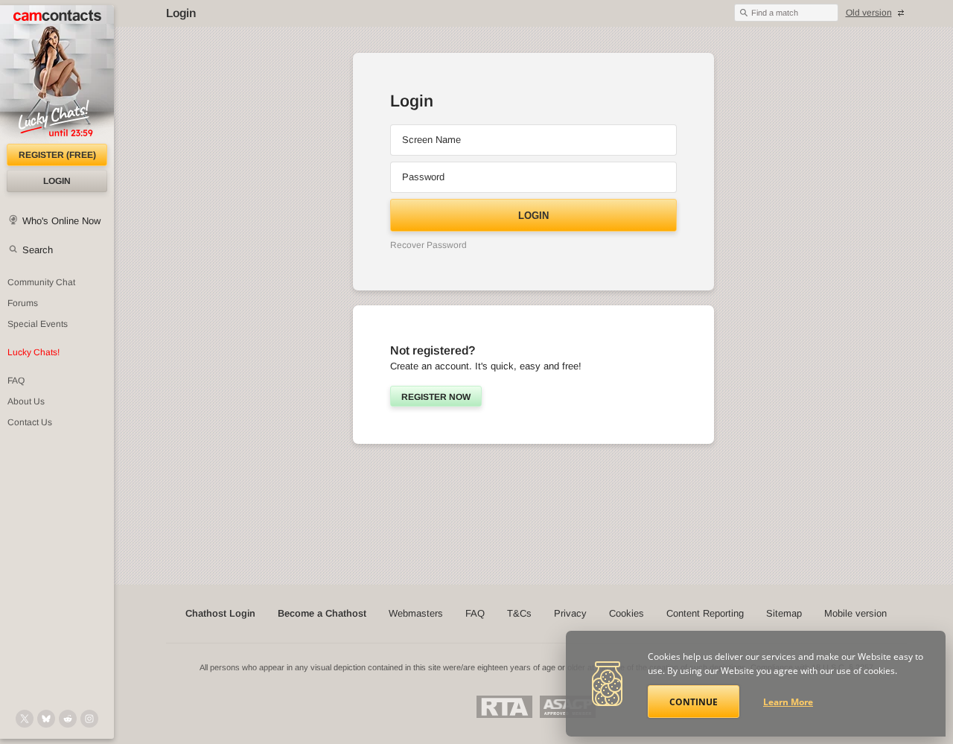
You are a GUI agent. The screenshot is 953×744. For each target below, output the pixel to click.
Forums (22, 303)
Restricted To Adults (504, 707)
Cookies (626, 613)
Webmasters (416, 613)
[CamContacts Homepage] (57, 74)
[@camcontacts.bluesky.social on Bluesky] (46, 719)
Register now (436, 397)
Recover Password (428, 245)
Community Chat (41, 282)
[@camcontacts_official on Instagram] (89, 719)
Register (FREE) (57, 155)
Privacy (570, 613)
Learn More (788, 702)
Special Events (37, 324)
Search (37, 249)
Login (57, 181)
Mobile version (855, 613)
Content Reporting (705, 613)
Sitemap (784, 613)
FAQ (16, 380)
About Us (26, 401)
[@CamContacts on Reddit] (68, 719)
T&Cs (519, 613)
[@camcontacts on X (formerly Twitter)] (25, 719)
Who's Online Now (61, 220)
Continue (693, 702)
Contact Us (29, 422)
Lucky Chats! (33, 352)
